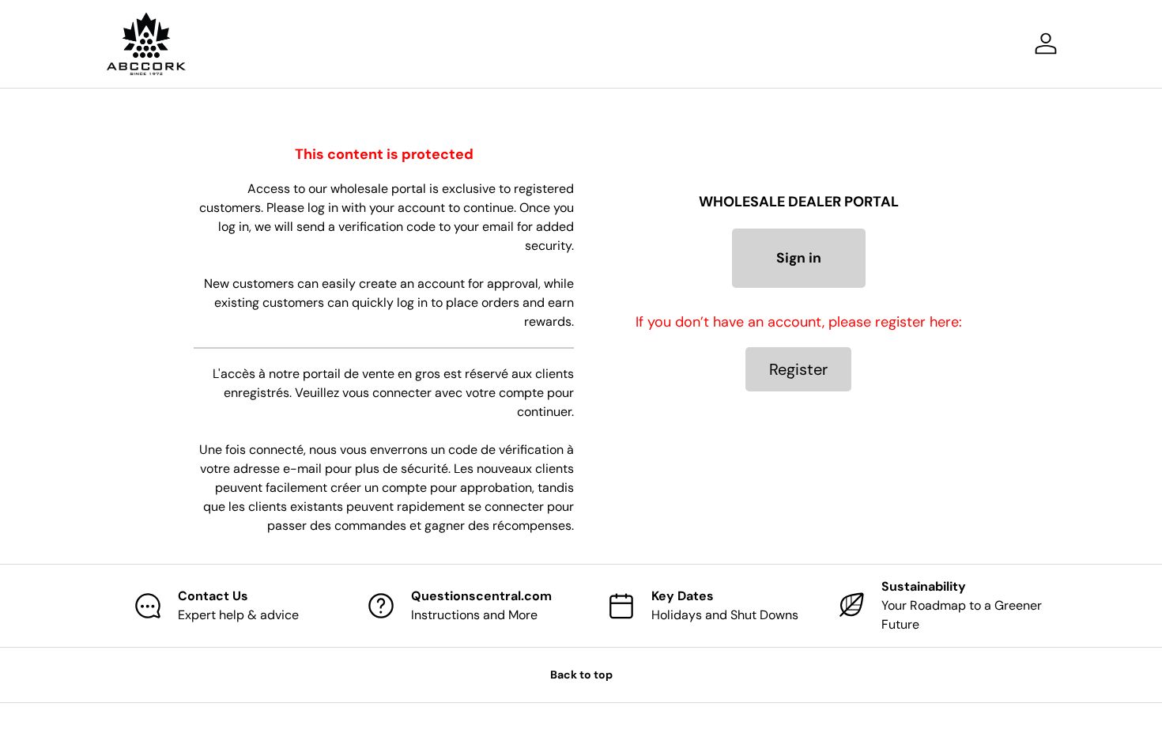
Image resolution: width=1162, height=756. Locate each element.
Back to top (581, 674)
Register (798, 369)
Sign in (798, 257)
